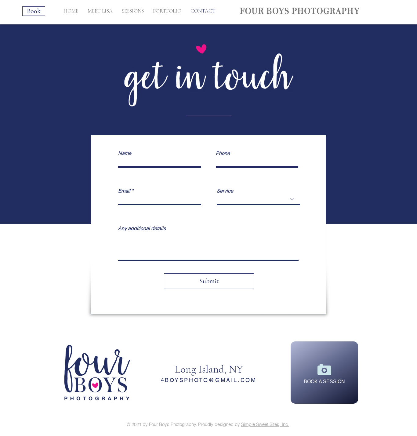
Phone (223, 153)
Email (124, 190)
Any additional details (142, 228)
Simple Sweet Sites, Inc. (265, 424)
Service (225, 190)
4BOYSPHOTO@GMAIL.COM (209, 380)
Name (124, 153)
